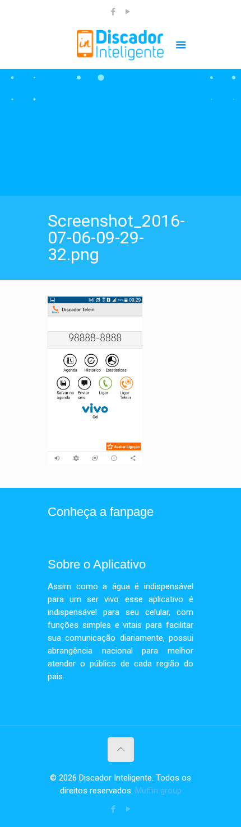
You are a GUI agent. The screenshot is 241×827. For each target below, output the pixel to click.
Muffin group (158, 791)
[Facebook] (113, 12)
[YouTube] (128, 12)
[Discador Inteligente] (120, 46)
